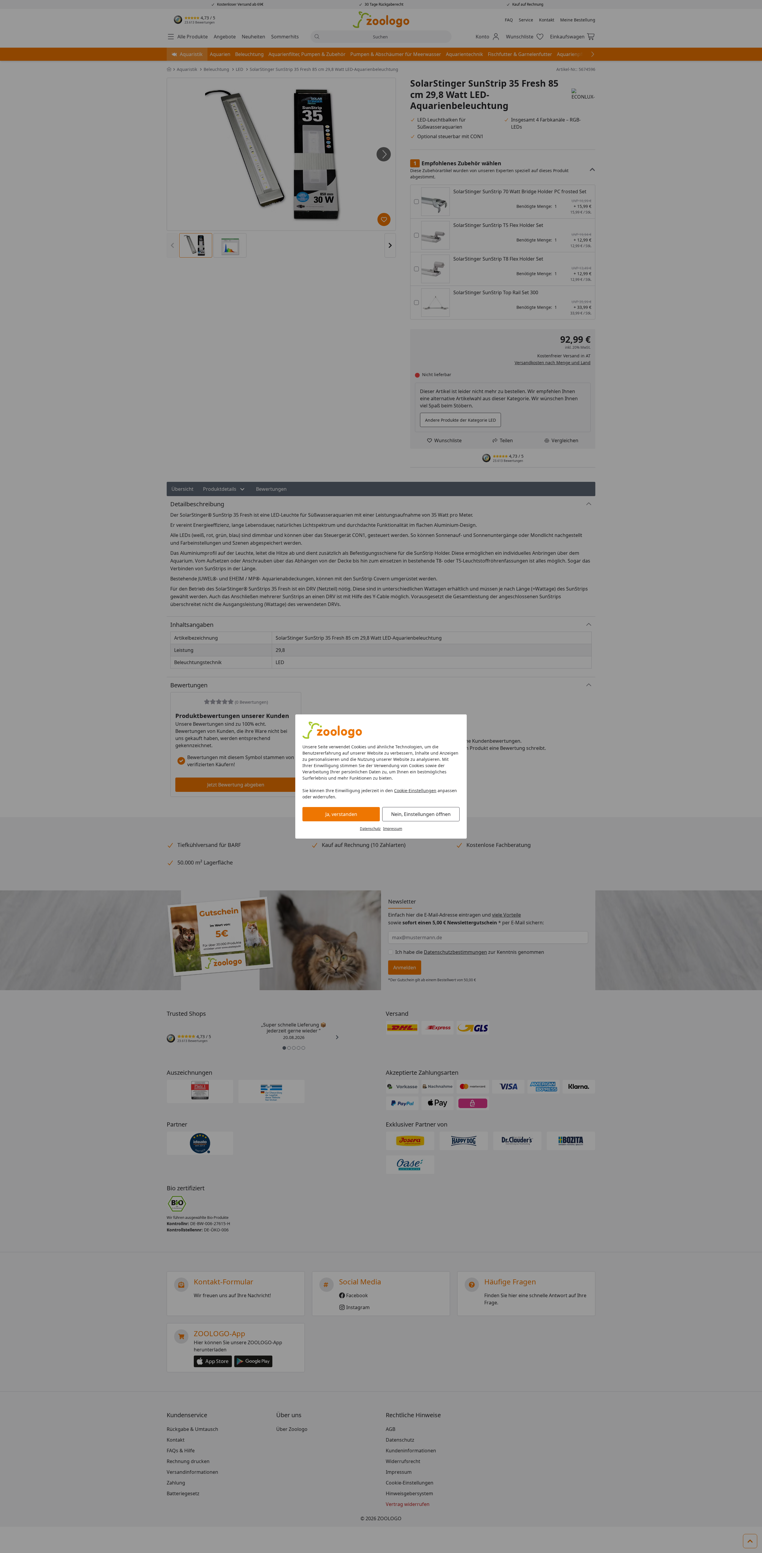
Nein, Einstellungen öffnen (421, 814)
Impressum (392, 828)
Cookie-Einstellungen (415, 790)
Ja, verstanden (341, 814)
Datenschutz (370, 828)
